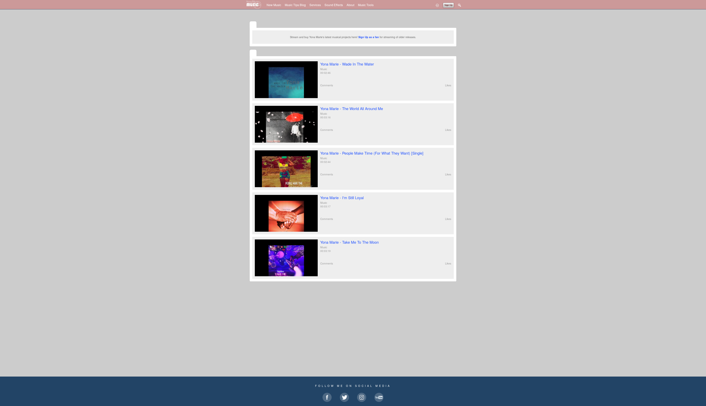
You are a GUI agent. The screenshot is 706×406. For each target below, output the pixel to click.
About (350, 5)
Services (315, 5)
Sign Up (448, 5)
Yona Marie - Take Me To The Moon (349, 242)
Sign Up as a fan (368, 37)
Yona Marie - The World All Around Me (351, 108)
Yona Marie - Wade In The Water (347, 64)
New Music (274, 5)
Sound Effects (334, 5)
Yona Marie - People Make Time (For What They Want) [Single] (371, 153)
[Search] (459, 5)
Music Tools (366, 5)
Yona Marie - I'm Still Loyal (342, 197)
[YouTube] (253, 53)
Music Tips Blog (295, 5)
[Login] (437, 5)
